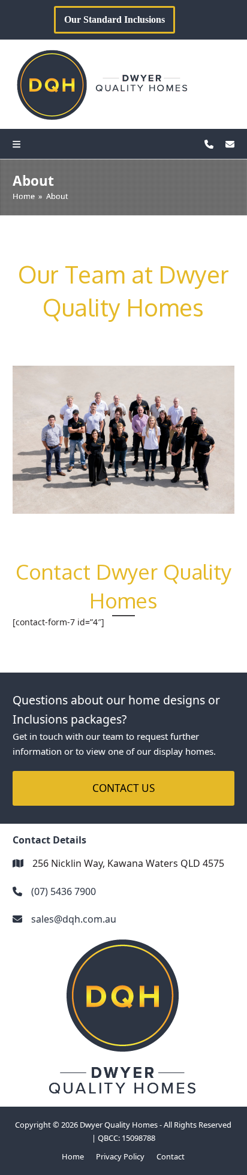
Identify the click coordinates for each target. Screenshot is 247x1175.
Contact (170, 1156)
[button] (19, 144)
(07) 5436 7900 (63, 891)
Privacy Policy (120, 1156)
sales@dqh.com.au (73, 919)
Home (73, 1156)
